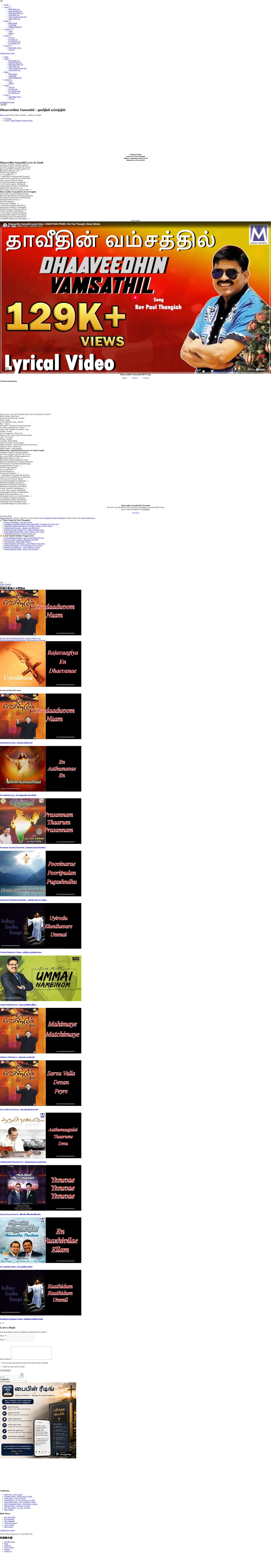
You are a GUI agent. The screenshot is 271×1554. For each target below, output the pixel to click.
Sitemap (7, 1549)
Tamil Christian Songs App (17, 68)
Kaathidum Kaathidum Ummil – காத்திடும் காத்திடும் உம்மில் (21, 1319)
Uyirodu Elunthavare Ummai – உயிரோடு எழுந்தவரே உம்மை (21, 952)
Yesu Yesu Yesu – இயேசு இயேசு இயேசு (17, 542)
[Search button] (22, 1375)
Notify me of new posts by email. (14, 1367)
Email (3, 1340)
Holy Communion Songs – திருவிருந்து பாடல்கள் (21, 1504)
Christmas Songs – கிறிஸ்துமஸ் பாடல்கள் (18, 1496)
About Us (7, 1546)
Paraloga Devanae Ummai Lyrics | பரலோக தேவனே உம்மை (24, 530)
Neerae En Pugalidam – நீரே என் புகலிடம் (18, 522)
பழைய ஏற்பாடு (9, 1525)
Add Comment (5, 1359)
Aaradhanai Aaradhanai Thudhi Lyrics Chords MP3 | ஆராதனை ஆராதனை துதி (31, 524)
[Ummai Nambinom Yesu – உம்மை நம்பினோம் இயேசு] (40, 1000)
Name (3, 1336)
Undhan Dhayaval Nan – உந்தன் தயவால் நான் (20, 534)
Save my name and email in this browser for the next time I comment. (25, 1363)
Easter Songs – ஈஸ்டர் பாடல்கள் (14, 1498)
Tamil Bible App (14, 66)
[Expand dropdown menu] (9, 59)
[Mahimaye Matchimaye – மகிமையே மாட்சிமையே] (40, 1053)
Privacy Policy (9, 1547)
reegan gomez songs (88, 518)
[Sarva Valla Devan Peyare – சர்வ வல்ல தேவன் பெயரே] (40, 1105)
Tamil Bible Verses (14, 97)
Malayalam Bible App (15, 64)
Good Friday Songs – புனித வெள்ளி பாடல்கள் (20, 1502)
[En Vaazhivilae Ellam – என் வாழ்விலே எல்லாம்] (40, 1262)
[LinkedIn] (19, 589)
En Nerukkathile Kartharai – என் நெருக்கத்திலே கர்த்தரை (24, 538)
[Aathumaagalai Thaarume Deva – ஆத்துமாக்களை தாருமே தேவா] (40, 1158)
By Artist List (12, 89)
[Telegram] (16, 589)
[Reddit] (24, 589)
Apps (6, 59)
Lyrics (8, 120)
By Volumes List (14, 93)
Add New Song (9, 1542)
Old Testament (9, 1519)
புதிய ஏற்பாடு (8, 1527)
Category (7, 80)
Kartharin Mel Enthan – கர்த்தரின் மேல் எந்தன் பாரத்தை (23, 545)
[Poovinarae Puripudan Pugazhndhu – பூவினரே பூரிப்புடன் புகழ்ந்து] (40, 896)
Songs (6, 85)
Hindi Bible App (14, 61)
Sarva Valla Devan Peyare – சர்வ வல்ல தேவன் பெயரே (19, 1109)
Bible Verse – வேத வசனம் (13, 1494)
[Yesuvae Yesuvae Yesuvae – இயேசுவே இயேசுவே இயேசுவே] (40, 1210)
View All (11, 87)
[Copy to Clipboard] (14, 589)
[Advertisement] (135, 138)
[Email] (11, 589)
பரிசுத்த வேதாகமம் (10, 1523)
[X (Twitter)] (4, 589)
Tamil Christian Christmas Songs (21, 120)
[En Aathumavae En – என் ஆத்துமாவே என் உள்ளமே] (40, 791)
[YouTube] (11, 1538)
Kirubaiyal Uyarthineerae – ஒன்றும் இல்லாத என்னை (22, 547)
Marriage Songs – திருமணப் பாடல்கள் (17, 1506)
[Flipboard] (21, 589)
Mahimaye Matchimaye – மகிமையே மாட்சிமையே (17, 1057)
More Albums (8, 1510)
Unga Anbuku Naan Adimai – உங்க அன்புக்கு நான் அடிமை (24, 532)
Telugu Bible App (14, 70)
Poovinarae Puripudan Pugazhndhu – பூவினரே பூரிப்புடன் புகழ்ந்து (23, 900)
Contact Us (8, 1551)
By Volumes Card (14, 91)
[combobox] (10, 1377)
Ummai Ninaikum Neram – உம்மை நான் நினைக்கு (21, 549)
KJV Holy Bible (9, 1517)
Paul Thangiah (5, 584)
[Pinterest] (6, 589)
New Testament (9, 1521)
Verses (6, 95)
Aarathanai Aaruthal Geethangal (54, 518)
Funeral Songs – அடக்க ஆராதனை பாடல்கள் (19, 1500)
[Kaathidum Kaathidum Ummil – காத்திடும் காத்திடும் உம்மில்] (40, 1315)
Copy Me (146, 509)
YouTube (146, 378)
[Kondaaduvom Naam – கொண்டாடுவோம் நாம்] (40, 738)
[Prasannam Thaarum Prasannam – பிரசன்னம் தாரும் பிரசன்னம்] (40, 843)
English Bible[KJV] (15, 78)
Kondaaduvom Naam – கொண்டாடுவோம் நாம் (16, 743)
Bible (6, 72)
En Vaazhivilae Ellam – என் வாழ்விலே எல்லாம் (16, 1267)
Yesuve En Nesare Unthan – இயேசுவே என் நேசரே (21, 540)
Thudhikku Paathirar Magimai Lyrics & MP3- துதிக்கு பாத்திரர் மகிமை (28, 526)
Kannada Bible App (15, 63)
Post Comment (5, 1370)
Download (135, 513)
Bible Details (12, 74)
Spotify (124, 378)
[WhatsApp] (9, 589)
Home (6, 57)
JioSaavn (135, 378)
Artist (10, 82)
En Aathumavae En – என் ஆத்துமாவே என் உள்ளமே (18, 795)
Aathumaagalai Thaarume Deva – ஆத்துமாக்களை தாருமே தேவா (23, 1162)
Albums (11, 83)
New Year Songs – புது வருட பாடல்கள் (17, 1508)
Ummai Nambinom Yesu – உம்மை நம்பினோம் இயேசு (18, 1005)
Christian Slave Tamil (7, 53)
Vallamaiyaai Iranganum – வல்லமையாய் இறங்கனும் (21, 528)
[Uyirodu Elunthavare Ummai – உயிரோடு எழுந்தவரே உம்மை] (40, 948)
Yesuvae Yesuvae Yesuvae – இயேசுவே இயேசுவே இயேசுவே (20, 1214)
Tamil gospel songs (6, 518)
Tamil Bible (12, 76)
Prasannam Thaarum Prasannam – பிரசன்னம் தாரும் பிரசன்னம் (23, 847)
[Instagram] (6, 1538)
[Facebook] (1, 589)
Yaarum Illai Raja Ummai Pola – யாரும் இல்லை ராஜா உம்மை (24, 543)
